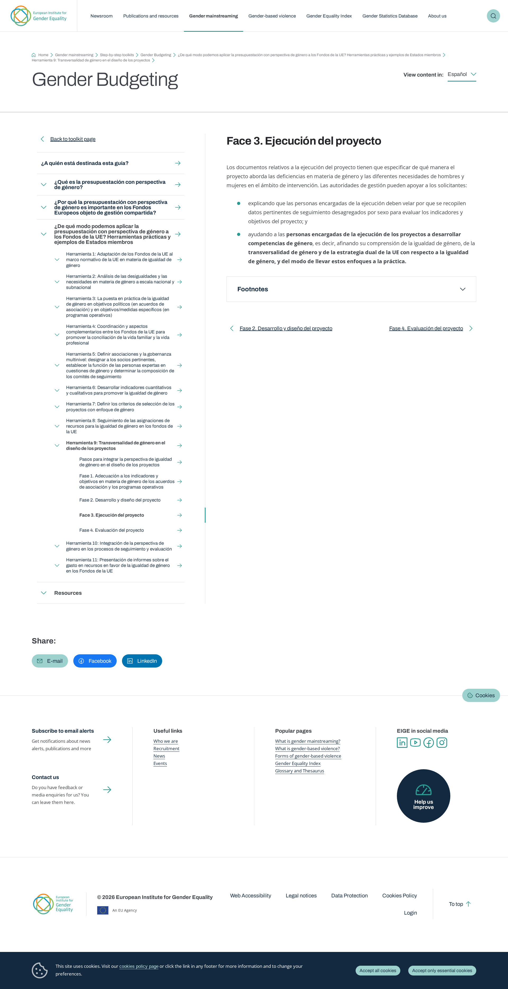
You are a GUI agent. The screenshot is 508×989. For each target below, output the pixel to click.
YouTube (415, 742)
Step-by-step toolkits (117, 55)
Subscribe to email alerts (63, 731)
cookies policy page (138, 966)
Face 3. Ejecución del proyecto (111, 515)
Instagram (442, 742)
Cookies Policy (399, 895)
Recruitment (166, 748)
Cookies (485, 695)
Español (457, 74)
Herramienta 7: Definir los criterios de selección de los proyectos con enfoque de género (120, 406)
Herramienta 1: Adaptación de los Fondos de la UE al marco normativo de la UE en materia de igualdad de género (119, 260)
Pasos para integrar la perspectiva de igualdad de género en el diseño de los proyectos (125, 462)
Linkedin (402, 742)
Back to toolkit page (73, 139)
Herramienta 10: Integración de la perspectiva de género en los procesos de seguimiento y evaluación (119, 546)
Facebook (428, 742)
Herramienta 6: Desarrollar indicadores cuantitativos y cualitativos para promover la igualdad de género (118, 390)
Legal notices (301, 895)
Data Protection (349, 895)
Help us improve (423, 804)
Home (43, 55)
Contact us (45, 777)
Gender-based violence (272, 16)
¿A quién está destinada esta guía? (85, 163)
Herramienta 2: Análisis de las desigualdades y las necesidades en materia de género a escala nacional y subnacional (120, 282)
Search (493, 16)
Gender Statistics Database (390, 16)
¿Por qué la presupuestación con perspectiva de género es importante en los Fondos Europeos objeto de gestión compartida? (110, 207)
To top (456, 904)
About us (437, 16)
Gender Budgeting (155, 55)
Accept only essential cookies (442, 970)
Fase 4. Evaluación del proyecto (111, 530)
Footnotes (252, 289)
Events (160, 763)
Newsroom (101, 16)
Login (410, 913)
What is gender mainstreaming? (307, 741)
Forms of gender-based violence (308, 756)
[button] (50, 661)
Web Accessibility (250, 895)
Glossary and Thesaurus (299, 771)
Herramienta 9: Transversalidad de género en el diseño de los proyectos (91, 60)
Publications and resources (151, 16)
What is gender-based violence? (307, 748)
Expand (43, 184)
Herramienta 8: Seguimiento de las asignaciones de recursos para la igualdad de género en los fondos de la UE (119, 426)
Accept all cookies (378, 970)
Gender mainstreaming (213, 16)
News (159, 756)
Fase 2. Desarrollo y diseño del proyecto (120, 500)
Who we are (165, 741)
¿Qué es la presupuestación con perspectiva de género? (110, 184)
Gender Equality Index (329, 16)
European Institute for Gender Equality (38, 16)
